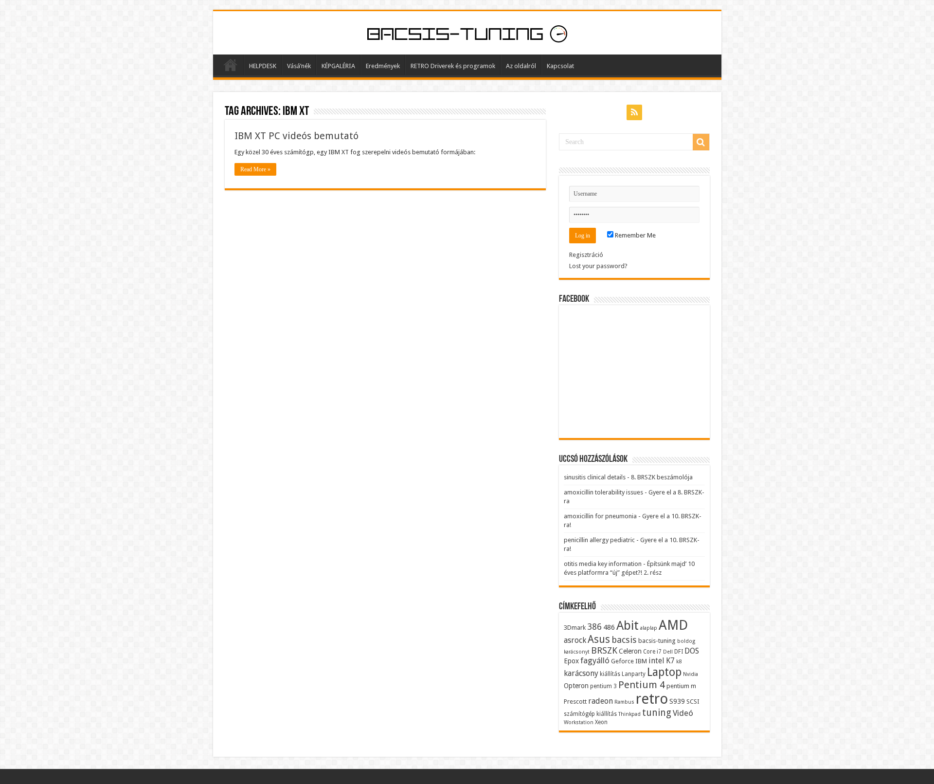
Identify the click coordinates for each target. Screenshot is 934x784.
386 (594, 627)
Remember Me (634, 235)
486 (609, 627)
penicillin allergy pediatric (599, 540)
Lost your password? (598, 266)
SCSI (693, 701)
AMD (673, 625)
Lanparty (634, 674)
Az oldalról (521, 66)
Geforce (622, 661)
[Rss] (634, 112)
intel (656, 660)
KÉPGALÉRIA (338, 66)
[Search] (701, 142)
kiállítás (610, 674)
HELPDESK (262, 66)
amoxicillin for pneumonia (600, 516)
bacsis (624, 640)
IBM (641, 661)
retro (652, 699)
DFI (678, 651)
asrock (575, 640)
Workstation (578, 722)
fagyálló (595, 660)
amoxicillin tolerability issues (603, 492)
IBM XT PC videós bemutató (296, 136)
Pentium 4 (641, 685)
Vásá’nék (299, 66)
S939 (677, 701)
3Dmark (575, 627)
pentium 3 (603, 686)
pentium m (681, 686)
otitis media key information (603, 563)
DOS (691, 651)
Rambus (624, 702)
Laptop (664, 672)
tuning (656, 712)
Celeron (630, 651)
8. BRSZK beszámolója (662, 477)
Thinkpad (629, 714)
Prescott (575, 701)
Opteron (576, 686)
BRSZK (604, 650)
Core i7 (652, 651)
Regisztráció (586, 254)
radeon (600, 701)
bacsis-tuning (657, 640)
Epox (571, 661)
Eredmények (383, 66)
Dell (668, 652)
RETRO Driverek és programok (453, 66)
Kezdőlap (230, 65)
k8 (679, 661)
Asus (599, 639)
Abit (627, 626)
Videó (683, 713)
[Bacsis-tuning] (467, 32)
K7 (670, 660)
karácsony (581, 673)
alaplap (648, 628)
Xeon (601, 722)
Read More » (255, 169)
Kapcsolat (560, 66)
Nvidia (690, 674)
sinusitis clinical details (595, 477)
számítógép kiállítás (590, 714)
